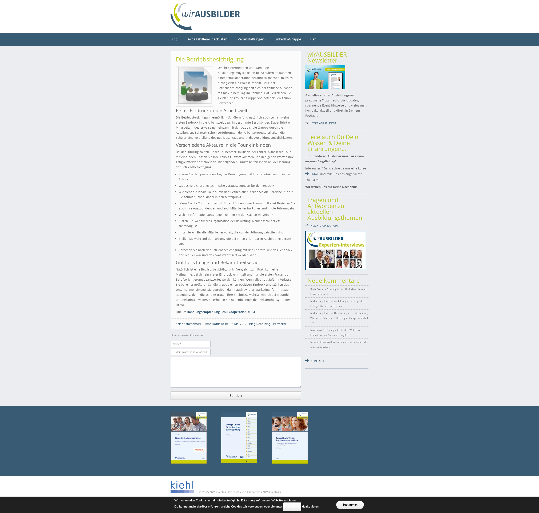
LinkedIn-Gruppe (288, 39)
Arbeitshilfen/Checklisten (207, 39)
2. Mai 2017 (239, 324)
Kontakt (317, 361)
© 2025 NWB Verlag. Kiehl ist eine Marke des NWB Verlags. (240, 492)
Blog (174, 39)
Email (315, 174)
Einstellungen (292, 507)
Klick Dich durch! (324, 226)
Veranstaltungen (251, 39)
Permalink (280, 324)
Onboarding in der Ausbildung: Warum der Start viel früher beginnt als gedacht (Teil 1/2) (339, 318)
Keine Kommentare (189, 324)
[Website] (205, 15)
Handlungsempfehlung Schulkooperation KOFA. (221, 312)
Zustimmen (350, 505)
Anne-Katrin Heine (216, 324)
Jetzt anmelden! (323, 123)
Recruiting (263, 324)
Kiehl (313, 39)
